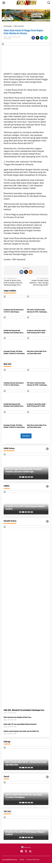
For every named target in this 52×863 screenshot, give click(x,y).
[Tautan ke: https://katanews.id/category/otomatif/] (47, 521)
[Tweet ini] (37, 38)
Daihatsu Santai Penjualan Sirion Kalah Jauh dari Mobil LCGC (21, 731)
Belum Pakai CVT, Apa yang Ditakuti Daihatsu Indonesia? (20, 724)
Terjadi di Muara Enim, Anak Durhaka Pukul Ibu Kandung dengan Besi (13, 281)
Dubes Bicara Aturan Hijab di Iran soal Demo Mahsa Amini (36, 352)
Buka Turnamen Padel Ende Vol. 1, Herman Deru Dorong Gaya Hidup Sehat (25, 763)
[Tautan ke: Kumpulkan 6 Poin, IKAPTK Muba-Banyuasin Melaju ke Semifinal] (26, 502)
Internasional (7, 38)
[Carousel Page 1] (20, 477)
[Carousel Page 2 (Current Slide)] (23, 477)
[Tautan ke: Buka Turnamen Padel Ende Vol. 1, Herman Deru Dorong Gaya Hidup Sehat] (26, 758)
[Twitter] (26, 272)
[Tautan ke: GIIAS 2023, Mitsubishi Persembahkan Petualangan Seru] (26, 616)
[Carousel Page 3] (26, 477)
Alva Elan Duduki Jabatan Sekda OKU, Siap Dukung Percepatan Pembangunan (23, 796)
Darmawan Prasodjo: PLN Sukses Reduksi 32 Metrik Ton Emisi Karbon (14, 352)
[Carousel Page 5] (32, 477)
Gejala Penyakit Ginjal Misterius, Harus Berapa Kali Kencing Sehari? (39, 281)
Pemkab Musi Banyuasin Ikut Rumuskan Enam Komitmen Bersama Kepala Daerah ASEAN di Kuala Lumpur (14, 332)
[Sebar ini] (33, 38)
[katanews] (26, 2)
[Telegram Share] (42, 38)
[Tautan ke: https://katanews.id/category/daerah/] (47, 776)
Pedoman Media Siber (33, 859)
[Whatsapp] (46, 38)
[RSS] (31, 272)
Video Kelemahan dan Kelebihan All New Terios (17, 717)
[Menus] (4, 3)
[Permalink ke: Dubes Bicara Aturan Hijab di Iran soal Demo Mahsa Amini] (37, 343)
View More (26, 436)
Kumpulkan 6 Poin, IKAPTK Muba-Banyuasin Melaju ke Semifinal (25, 507)
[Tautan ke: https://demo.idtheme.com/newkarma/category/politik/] (47, 448)
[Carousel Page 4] (29, 477)
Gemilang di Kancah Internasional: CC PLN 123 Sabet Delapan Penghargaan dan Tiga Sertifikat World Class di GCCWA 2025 (14, 311)
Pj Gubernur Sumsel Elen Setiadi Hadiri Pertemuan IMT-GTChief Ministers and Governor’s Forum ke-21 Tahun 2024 (37, 332)
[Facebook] (21, 272)
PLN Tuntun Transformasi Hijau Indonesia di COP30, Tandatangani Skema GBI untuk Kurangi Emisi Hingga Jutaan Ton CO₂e (37, 311)
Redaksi (22, 859)
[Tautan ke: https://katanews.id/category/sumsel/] (47, 486)
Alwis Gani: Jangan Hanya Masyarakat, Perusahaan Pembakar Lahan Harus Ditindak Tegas (23, 470)
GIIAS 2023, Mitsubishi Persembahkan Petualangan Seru (24, 710)
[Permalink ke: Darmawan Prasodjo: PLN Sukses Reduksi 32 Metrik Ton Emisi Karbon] (14, 343)
